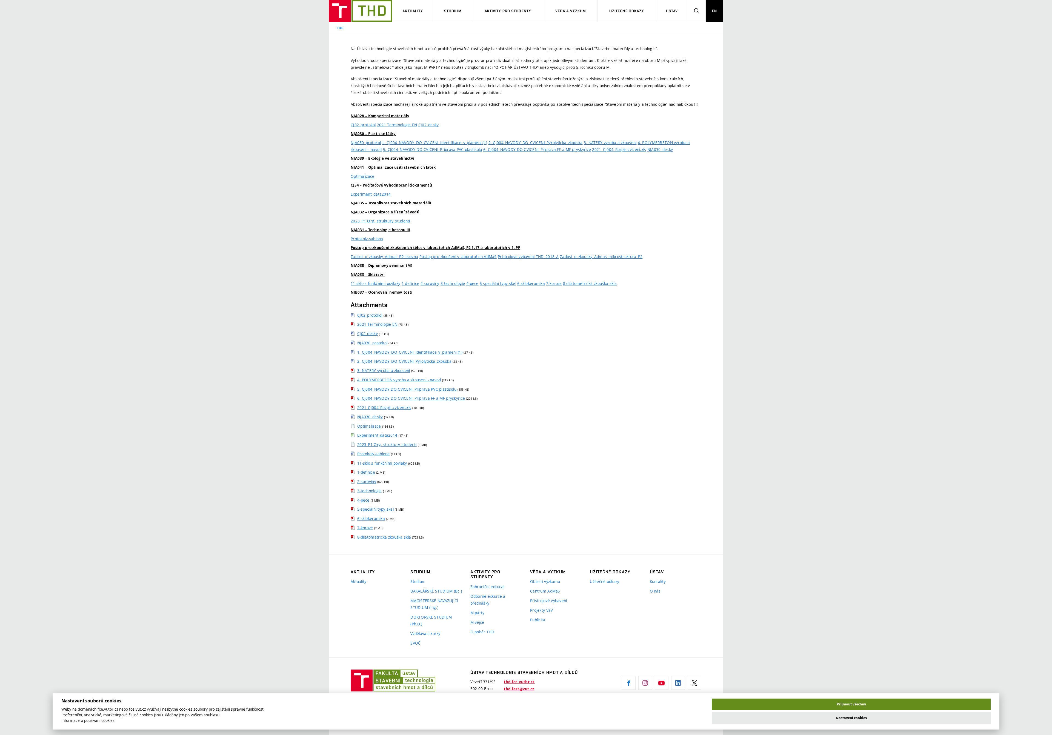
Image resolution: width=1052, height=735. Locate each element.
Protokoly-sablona (367, 238)
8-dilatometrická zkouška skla (590, 283)
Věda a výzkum (570, 11)
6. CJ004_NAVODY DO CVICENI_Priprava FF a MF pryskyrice (537, 149)
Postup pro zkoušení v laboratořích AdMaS (458, 256)
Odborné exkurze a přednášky (487, 600)
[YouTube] (661, 683)
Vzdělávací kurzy (425, 633)
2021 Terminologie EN (397, 124)
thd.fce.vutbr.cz (519, 681)
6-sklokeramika (531, 283)
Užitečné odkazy (626, 11)
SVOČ (415, 643)
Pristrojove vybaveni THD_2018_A (528, 256)
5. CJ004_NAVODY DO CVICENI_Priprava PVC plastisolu (432, 149)
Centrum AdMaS (545, 591)
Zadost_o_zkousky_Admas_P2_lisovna (384, 256)
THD (340, 28)
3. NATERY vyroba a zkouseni (610, 142)
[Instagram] (645, 683)
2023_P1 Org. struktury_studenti (380, 221)
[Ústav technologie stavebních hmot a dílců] (360, 11)
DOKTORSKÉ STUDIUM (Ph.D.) (431, 620)
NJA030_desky (660, 149)
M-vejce (477, 622)
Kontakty (658, 581)
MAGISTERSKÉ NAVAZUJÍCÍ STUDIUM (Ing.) (434, 604)
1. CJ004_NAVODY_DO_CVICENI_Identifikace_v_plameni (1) (434, 142)
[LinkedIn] (678, 683)
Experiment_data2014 (371, 194)
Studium (453, 11)
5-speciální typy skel (498, 283)
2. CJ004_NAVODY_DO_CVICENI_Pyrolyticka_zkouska (535, 142)
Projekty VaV (541, 610)
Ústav (672, 11)
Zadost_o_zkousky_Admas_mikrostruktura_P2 (601, 256)
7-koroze (554, 283)
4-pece (472, 283)
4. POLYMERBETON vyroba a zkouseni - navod (399, 379)
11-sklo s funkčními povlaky (376, 283)
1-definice (410, 283)
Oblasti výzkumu (545, 581)
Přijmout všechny (851, 704)
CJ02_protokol (363, 124)
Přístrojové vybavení (548, 600)
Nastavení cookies (851, 718)
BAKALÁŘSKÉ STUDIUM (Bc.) (436, 591)
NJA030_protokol (366, 142)
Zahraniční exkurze (487, 586)
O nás (655, 591)
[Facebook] (629, 683)
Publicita (537, 619)
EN (714, 11)
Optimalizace (362, 176)
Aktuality (412, 11)
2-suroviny (430, 283)
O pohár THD (482, 631)
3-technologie (453, 283)
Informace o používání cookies (88, 720)
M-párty (477, 612)
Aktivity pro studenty (508, 11)
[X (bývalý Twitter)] (694, 683)
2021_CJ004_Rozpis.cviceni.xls (619, 149)
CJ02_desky (428, 124)
